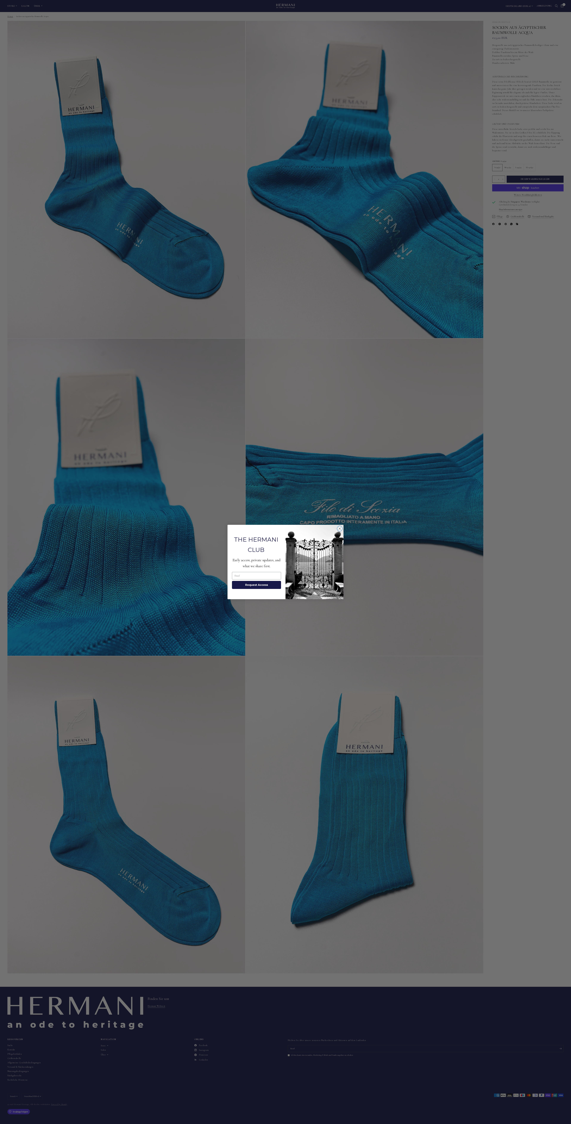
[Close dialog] (339, 528)
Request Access (256, 585)
